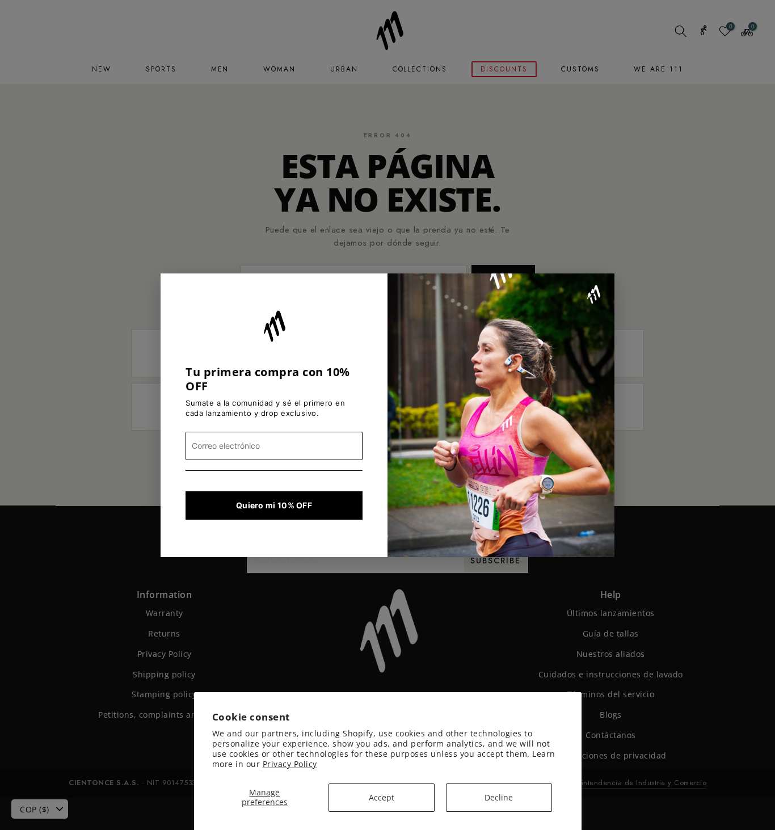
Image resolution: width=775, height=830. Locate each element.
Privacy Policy (290, 764)
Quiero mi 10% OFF (274, 505)
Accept (381, 797)
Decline (499, 797)
